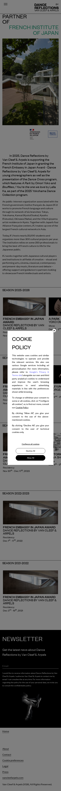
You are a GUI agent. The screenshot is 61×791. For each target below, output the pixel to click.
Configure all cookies (30, 444)
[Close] (54, 330)
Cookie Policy (22, 407)
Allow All (30, 458)
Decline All (30, 451)
